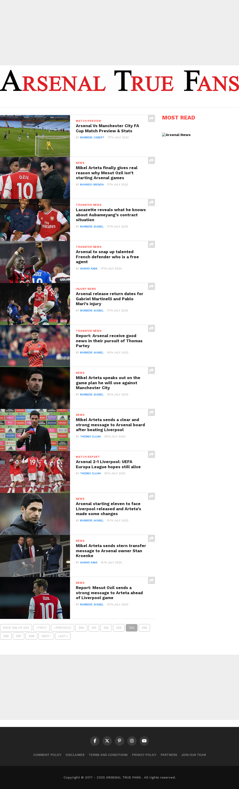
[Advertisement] (119, 32)
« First (41, 627)
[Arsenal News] (176, 135)
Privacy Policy (144, 755)
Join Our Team (193, 755)
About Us (109, 100)
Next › (46, 636)
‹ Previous (62, 627)
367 (18, 636)
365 (144, 627)
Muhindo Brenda (92, 184)
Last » (63, 636)
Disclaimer (75, 755)
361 (93, 627)
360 (81, 627)
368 (31, 636)
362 (106, 627)
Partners (169, 755)
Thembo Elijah (90, 436)
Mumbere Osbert (92, 137)
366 (6, 636)
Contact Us (179, 100)
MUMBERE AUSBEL (92, 226)
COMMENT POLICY (47, 755)
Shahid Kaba (88, 268)
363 (119, 627)
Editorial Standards (143, 100)
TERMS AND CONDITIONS (108, 755)
